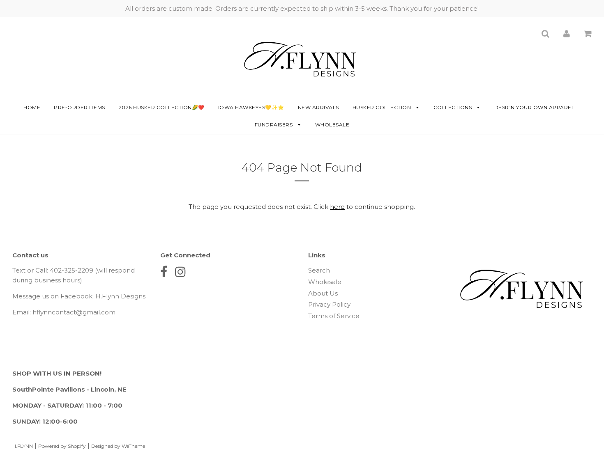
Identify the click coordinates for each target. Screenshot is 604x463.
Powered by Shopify (62, 446)
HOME (31, 107)
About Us (323, 293)
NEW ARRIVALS (318, 107)
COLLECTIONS (453, 107)
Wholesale (332, 124)
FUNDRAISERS (274, 124)
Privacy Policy (329, 304)
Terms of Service (334, 316)
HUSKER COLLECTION (383, 107)
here (337, 207)
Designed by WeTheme (118, 446)
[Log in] (566, 33)
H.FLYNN (22, 446)
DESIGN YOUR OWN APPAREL (534, 107)
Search (319, 270)
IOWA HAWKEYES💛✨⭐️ (251, 107)
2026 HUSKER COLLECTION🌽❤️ (162, 107)
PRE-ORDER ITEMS (79, 107)
